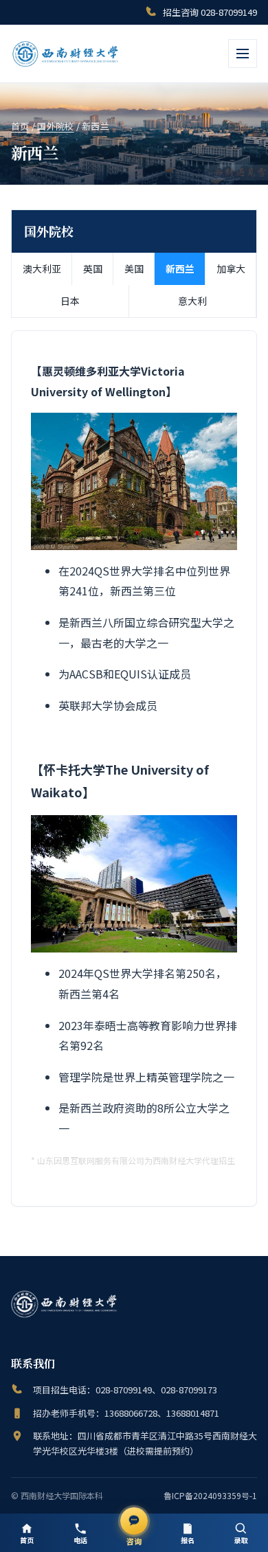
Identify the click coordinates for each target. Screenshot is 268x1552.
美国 (134, 268)
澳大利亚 (42, 268)
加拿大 (230, 268)
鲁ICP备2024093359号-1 (210, 1495)
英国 (92, 268)
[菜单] (242, 53)
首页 (20, 126)
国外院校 (55, 126)
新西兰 (180, 268)
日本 (70, 301)
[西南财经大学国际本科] (66, 53)
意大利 (192, 301)
